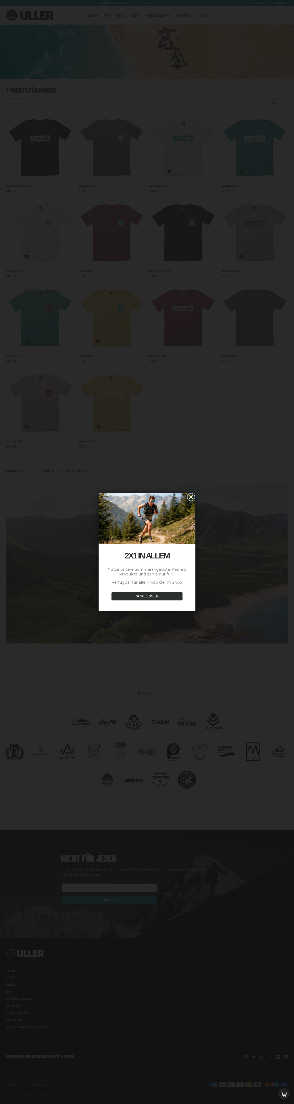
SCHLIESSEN (147, 596)
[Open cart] (284, 1094)
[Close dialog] (191, 497)
